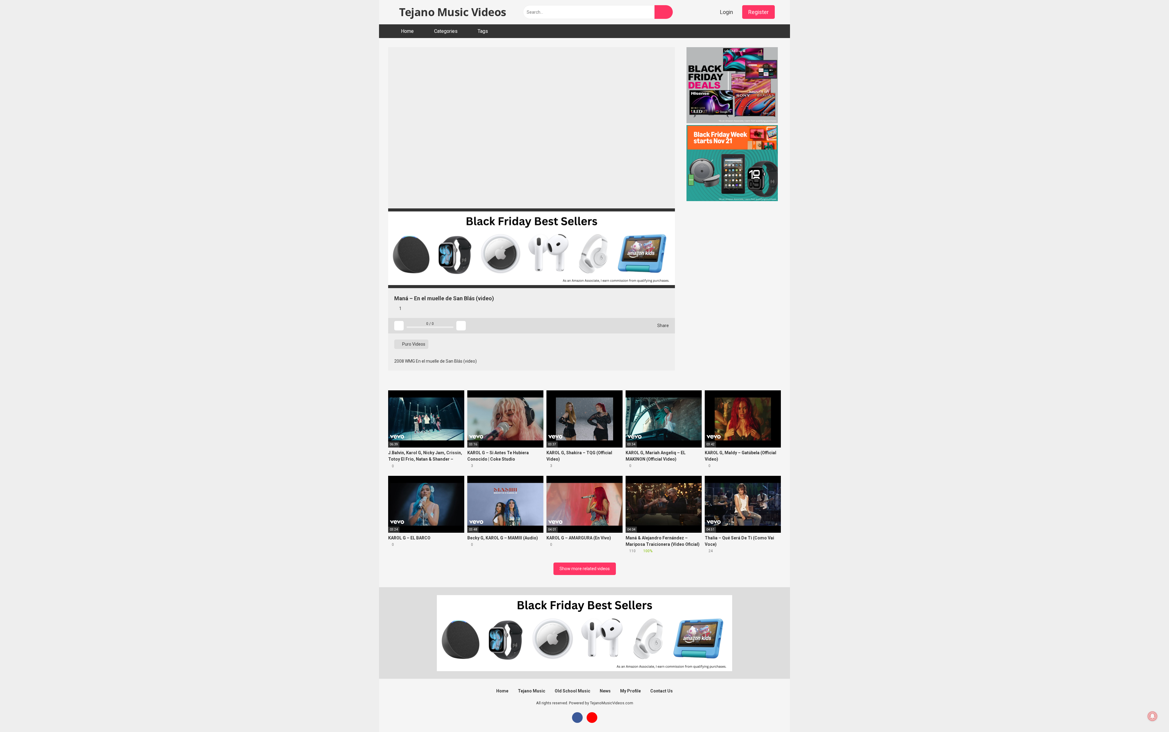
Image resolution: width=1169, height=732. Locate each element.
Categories (446, 31)
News (605, 690)
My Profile (630, 690)
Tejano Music (531, 690)
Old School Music (572, 690)
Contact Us (661, 690)
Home (407, 31)
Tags (483, 31)
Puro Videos (413, 344)
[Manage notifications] (1152, 716)
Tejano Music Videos (451, 12)
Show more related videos (585, 568)
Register (758, 12)
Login (726, 12)
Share (662, 325)
